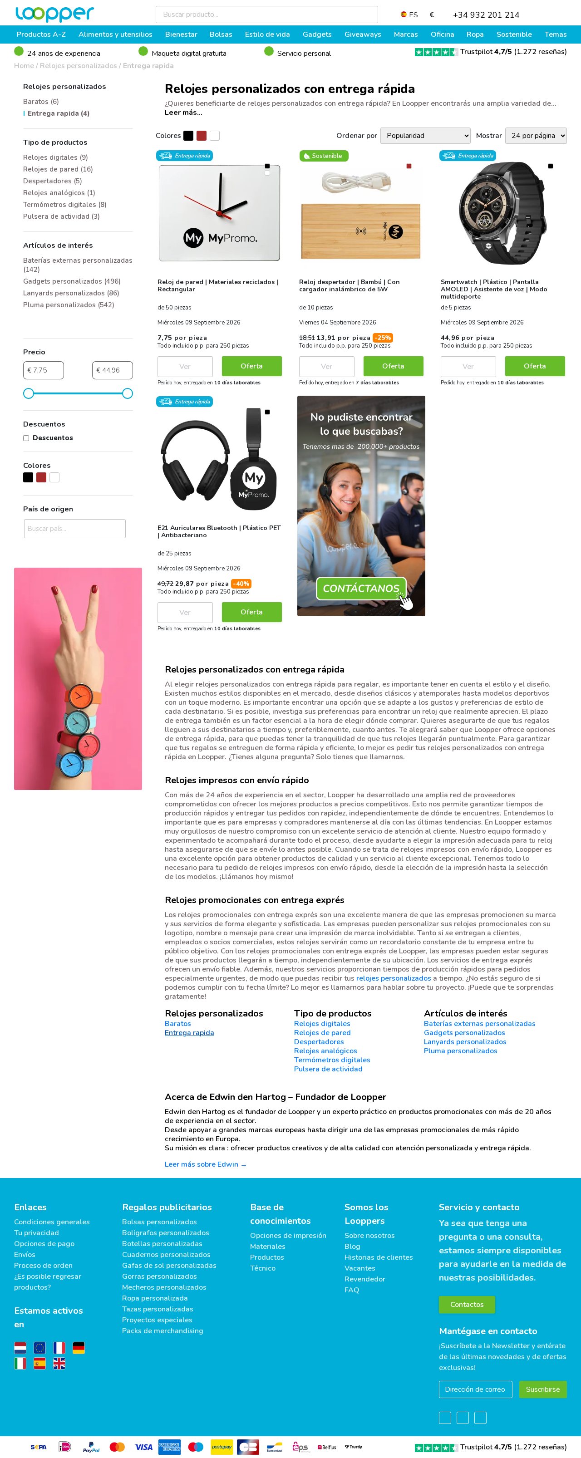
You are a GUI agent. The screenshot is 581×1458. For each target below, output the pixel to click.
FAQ (352, 1290)
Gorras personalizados (159, 1276)
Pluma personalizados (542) (68, 304)
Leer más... (183, 113)
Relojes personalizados (78, 66)
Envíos (24, 1255)
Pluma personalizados (460, 1051)
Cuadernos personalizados (166, 1255)
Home (24, 66)
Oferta (252, 366)
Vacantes (360, 1268)
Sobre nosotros (370, 1236)
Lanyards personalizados (465, 1042)
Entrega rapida (148, 66)
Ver (185, 367)
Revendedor (365, 1279)
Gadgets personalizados (464, 1033)
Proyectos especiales (157, 1320)
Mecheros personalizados (164, 1287)
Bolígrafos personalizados (165, 1233)
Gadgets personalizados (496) (72, 281)
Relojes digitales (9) (55, 157)
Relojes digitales (322, 1024)
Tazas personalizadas (157, 1309)
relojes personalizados (393, 978)
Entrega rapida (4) (59, 113)
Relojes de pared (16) (58, 169)
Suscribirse (543, 1389)
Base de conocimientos (280, 1214)
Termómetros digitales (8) (65, 204)
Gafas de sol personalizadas (169, 1266)
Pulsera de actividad (328, 1069)
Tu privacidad (36, 1233)
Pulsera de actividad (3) (61, 216)
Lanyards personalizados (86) (71, 293)
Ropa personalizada (155, 1298)
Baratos (178, 1024)
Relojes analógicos (325, 1051)
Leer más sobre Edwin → (206, 1164)
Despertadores (319, 1042)
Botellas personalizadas (162, 1244)
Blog (352, 1247)
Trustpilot (486, 52)
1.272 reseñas (541, 52)
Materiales (268, 1247)
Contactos (467, 1305)
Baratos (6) (41, 101)
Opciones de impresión (288, 1236)
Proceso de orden (43, 1266)
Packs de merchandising (162, 1331)
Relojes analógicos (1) (59, 192)
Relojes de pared (322, 1033)
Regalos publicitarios (167, 1207)
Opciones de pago (44, 1244)
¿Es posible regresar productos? (47, 1281)
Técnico (263, 1268)
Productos (267, 1257)
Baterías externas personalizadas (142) (78, 265)
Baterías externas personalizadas (480, 1024)
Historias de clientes (379, 1257)
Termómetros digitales (332, 1060)
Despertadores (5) (52, 181)
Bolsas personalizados (159, 1222)
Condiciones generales (52, 1222)
